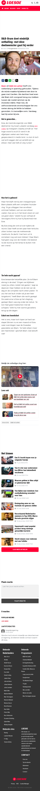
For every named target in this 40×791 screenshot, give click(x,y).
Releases (13, 8)
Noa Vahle (7, 709)
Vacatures (25, 768)
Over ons (25, 759)
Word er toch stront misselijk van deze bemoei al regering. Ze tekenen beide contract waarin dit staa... (19, 637)
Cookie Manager (24, 784)
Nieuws (6, 8)
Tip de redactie (27, 762)
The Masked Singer (28, 680)
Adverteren (26, 765)
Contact (25, 772)
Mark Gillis (7, 690)
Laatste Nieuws (8, 736)
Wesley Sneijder (8, 724)
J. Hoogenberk (12, 48)
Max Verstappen (8, 697)
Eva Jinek (6, 672)
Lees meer (4, 621)
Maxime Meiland (8, 700)
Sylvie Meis (7, 721)
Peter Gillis (7, 712)
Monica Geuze (8, 703)
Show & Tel (25, 8)
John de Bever (8, 681)
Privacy (13, 784)
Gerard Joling (7, 675)
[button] (32, 3)
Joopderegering (11, 630)
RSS (17, 784)
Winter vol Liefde (27, 693)
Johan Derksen (8, 684)
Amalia (6, 660)
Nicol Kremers (8, 706)
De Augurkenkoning (28, 663)
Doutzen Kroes (8, 666)
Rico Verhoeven (8, 715)
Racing (6, 732)
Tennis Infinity (7, 742)
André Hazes (7, 663)
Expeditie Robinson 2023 (29, 666)
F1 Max (6, 739)
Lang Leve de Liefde (28, 674)
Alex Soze (7, 656)
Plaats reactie (20, 601)
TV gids (25, 684)
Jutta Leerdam (8, 687)
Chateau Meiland (27, 660)
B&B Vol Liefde (15, 86)
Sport (18, 8)
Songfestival (26, 677)
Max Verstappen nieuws (29, 696)
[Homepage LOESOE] (11, 3)
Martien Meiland (8, 694)
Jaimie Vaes (7, 678)
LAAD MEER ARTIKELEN (20, 549)
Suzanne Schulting (9, 718)
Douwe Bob (7, 669)
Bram (3, 86)
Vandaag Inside (27, 687)
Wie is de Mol (26, 690)
